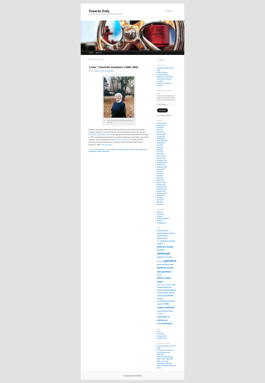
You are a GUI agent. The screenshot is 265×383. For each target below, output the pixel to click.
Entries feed (161, 334)
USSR (159, 323)
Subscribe (162, 110)
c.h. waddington (162, 241)
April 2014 (160, 152)
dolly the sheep (165, 246)
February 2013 (161, 182)
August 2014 (161, 143)
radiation (160, 298)
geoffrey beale (168, 264)
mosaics (131, 149)
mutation (99, 151)
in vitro (159, 275)
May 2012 (160, 202)
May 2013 (160, 176)
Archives (97, 149)
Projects (102, 149)
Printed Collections (163, 218)
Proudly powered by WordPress (132, 376)
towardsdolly (110, 71)
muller (137, 149)
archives (172, 233)
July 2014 (160, 145)
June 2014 (160, 147)
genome (160, 264)
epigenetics (161, 257)
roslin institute (165, 307)
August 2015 (161, 125)
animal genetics (162, 233)
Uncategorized (161, 223)
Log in (159, 332)
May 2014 (160, 149)
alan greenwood (162, 231)
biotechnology (162, 238)
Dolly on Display (162, 72)
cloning (172, 241)
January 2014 (161, 158)
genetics (126, 149)
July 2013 (160, 171)
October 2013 (161, 165)
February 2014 (161, 156)
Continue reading (107, 145)
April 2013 (160, 178)
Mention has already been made (100, 134)
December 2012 (162, 187)
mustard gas (143, 149)
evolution (169, 257)
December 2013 (162, 160)
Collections (160, 214)
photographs (161, 296)
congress (160, 243)
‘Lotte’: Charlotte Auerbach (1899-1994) (113, 67)
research (160, 304)
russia (159, 311)
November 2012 (162, 189)
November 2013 (162, 162)
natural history (170, 290)
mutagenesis (92, 151)
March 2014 (160, 154)
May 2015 (160, 130)
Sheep (170, 311)
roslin (166, 303)
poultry (170, 295)
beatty (165, 236)
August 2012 (161, 195)
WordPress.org (162, 338)
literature (159, 285)
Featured (160, 216)
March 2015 (160, 132)
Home (91, 53)
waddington (167, 323)
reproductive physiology (166, 301)
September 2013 (162, 167)
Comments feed (162, 336)
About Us (99, 53)
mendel (159, 287)
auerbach (113, 149)
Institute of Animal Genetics (119, 139)
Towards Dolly (99, 11)
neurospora (106, 151)
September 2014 (162, 141)
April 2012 (160, 204)
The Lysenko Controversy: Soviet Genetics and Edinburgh (165, 352)
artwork (159, 236)
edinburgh (163, 253)
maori (169, 285)
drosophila (120, 149)
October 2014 (161, 138)
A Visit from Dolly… (163, 74)
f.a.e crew (160, 261)
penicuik (172, 293)
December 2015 (162, 123)
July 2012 (160, 198)
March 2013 (160, 180)
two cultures (160, 313)
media (173, 285)
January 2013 (161, 184)
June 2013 (160, 173)
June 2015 (160, 127)
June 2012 (160, 200)
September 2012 (162, 193)
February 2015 (161, 134)
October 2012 (161, 191)
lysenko (164, 285)
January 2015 (161, 136)
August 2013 (161, 169)
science (165, 311)
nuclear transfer (162, 293)
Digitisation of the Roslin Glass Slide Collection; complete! (165, 79)
